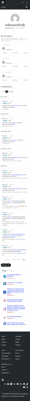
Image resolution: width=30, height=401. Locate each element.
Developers (5, 356)
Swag (17, 359)
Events (17, 353)
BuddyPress (6, 373)
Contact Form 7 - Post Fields (15, 282)
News (3, 339)
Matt (4, 367)
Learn (3, 350)
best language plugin (16, 174)
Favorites (5, 265)
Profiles (4, 7)
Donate (18, 356)
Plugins (17, 342)
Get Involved (19, 350)
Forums (11, 91)
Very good (14, 140)
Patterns (17, 345)
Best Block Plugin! (16, 157)
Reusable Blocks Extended (14, 316)
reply (8, 201)
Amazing (13, 122)
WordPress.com (7, 364)
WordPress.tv (6, 359)
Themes (17, 339)
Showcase (18, 336)
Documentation (6, 353)
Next (24, 259)
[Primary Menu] (26, 7)
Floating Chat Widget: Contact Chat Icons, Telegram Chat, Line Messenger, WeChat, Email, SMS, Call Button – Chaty (16, 308)
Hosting (4, 342)
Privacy (4, 345)
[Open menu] (27, 2)
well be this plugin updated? (18, 249)
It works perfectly (16, 105)
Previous (7, 259)
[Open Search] (22, 2)
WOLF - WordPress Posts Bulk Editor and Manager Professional (16, 323)
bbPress (5, 370)
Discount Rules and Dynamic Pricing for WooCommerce (15, 300)
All (6, 91)
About (3, 336)
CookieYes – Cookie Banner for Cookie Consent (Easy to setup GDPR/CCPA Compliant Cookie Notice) (15, 291)
